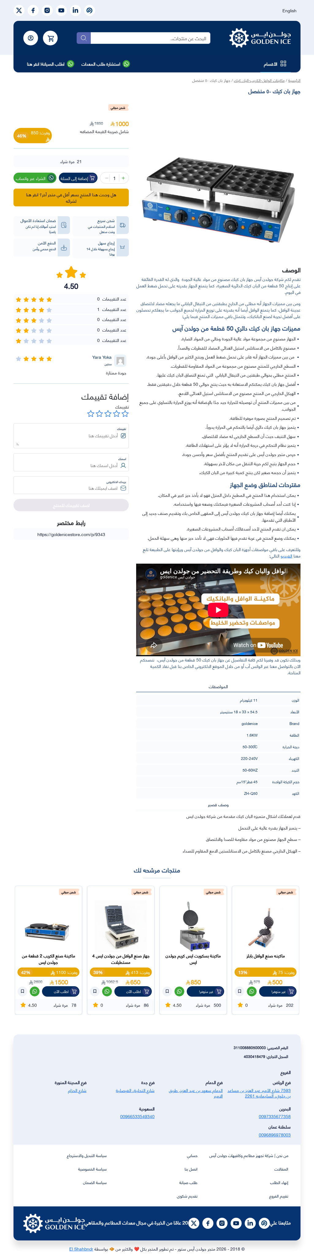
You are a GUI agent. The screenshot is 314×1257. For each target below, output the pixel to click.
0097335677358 (275, 1116)
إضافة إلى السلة (74, 178)
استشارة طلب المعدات (101, 63)
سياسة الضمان (95, 1182)
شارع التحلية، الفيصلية (135, 1090)
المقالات (281, 1168)
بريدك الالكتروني (116, 481)
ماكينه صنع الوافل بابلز (266, 955)
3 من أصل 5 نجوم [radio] (108, 413)
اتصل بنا (191, 1168)
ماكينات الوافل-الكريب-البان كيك (259, 80)
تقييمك (122, 406)
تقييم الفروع (278, 1195)
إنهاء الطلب (279, 1182)
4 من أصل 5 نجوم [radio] (99, 413)
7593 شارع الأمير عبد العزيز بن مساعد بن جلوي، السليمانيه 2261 (259, 1093)
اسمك (122, 458)
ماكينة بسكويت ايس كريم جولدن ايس (193, 959)
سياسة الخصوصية (92, 1168)
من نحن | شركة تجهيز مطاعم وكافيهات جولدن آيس (248, 1155)
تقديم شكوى (187, 1195)
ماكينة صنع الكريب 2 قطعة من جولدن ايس (48, 959)
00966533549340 (137, 1116)
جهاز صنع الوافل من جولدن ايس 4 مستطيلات (121, 959)
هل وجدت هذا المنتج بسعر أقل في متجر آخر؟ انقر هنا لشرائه (71, 197)
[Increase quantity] (122, 178)
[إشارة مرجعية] (239, 991)
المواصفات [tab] (218, 686)
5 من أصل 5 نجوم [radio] (90, 413)
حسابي (192, 1155)
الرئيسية (294, 80)
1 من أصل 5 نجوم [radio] (125, 413)
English (289, 10)
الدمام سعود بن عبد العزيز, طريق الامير (196, 1093)
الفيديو (286, 555)
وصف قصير (218, 804)
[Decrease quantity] (106, 178)
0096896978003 (275, 1134)
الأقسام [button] (270, 63)
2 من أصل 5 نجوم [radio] (116, 413)
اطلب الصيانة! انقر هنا (45, 63)
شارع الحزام (77, 1090)
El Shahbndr (81, 1248)
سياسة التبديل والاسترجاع (87, 1155)
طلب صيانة (188, 1182)
